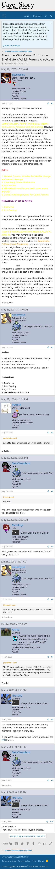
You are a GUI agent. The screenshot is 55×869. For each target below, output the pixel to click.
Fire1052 (17, 695)
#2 (52, 347)
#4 (52, 491)
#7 (52, 657)
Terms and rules (9, 861)
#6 (52, 599)
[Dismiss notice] (50, 23)
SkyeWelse (8, 63)
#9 (52, 780)
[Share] (48, 103)
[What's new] (46, 16)
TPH (4, 739)
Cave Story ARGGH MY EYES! (16, 856)
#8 (52, 719)
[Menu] (4, 16)
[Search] (51, 16)
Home (41, 861)
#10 (51, 821)
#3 (52, 432)
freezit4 (16, 404)
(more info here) (11, 45)
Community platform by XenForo (25, 866)
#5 (52, 546)
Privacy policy (24, 861)
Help (34, 861)
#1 (52, 103)
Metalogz (17, 525)
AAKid (15, 629)
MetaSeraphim (21, 463)
